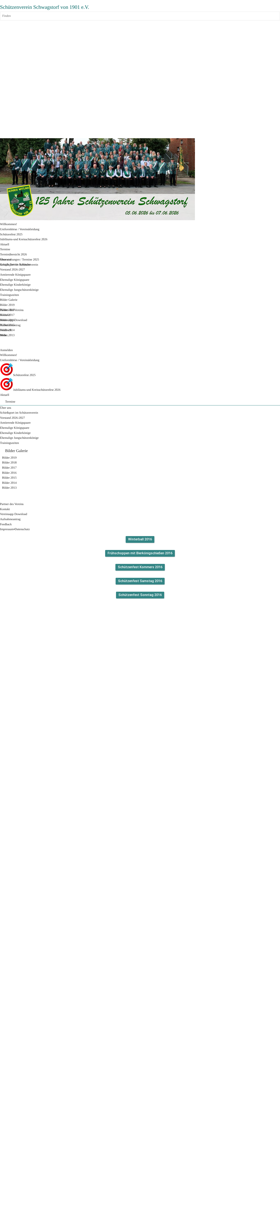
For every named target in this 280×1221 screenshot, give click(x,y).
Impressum (7, 529)
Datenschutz (22, 529)
